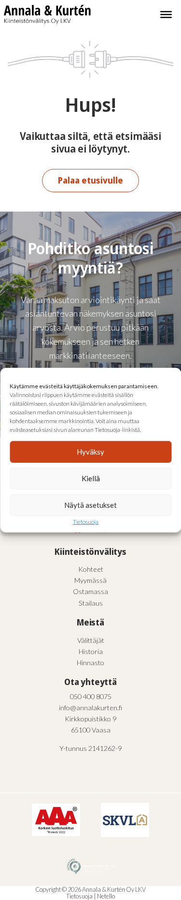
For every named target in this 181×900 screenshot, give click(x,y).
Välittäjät (90, 640)
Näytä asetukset (90, 505)
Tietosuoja (85, 521)
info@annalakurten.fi (90, 707)
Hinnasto (90, 662)
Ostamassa (90, 591)
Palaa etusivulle (90, 180)
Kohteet (90, 569)
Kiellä (91, 478)
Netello (106, 896)
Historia (91, 651)
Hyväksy (90, 451)
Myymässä (90, 580)
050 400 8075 (90, 696)
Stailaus (91, 603)
